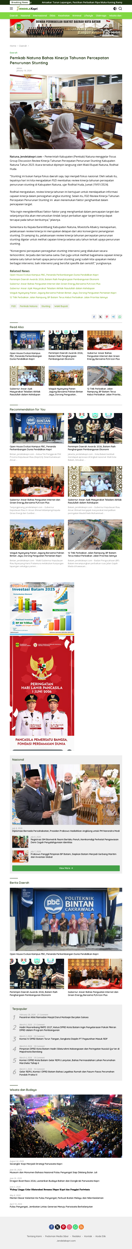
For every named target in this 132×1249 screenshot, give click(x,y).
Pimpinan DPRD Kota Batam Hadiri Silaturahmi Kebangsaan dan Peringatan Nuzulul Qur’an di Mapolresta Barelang (69, 1050)
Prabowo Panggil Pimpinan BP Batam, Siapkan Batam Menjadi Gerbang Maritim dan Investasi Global (73, 855)
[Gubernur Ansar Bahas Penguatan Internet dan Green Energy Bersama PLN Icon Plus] (104, 340)
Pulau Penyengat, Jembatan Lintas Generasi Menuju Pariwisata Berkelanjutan (51, 1206)
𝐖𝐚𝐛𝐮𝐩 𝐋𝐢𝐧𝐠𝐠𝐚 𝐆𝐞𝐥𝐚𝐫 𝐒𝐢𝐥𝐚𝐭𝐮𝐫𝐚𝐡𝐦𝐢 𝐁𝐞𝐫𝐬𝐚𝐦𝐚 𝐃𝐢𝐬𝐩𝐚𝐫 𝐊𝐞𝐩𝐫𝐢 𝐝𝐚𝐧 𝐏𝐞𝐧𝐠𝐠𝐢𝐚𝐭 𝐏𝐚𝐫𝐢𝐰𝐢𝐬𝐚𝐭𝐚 (50, 1189)
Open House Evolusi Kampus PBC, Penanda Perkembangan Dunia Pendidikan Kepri (54, 274)
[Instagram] (69, 1227)
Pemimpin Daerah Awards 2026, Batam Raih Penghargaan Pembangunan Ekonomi (54, 279)
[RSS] (81, 1227)
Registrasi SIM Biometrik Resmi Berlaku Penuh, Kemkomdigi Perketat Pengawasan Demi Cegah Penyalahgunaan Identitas (74, 841)
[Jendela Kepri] (26, 8)
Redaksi (76, 1236)
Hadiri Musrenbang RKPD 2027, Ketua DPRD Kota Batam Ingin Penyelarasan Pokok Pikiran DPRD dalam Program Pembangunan (67, 1029)
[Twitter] (57, 1227)
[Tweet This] (100, 316)
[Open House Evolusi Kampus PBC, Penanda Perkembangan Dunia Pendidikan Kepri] (27, 340)
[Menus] (12, 8)
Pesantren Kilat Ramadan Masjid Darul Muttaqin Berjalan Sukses (54, 1017)
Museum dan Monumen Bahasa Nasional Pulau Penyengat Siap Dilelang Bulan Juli (53, 1172)
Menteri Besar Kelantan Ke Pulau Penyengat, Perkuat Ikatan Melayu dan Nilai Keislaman (57, 1198)
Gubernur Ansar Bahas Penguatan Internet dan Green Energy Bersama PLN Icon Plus (55, 283)
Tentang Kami (34, 1236)
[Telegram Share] (113, 316)
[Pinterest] (63, 1227)
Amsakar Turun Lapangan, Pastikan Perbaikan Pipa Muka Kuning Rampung (45, 2)
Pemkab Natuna (28, 306)
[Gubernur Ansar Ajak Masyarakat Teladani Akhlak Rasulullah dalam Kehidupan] (27, 376)
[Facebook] (51, 1227)
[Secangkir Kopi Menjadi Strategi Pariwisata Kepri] (66, 1126)
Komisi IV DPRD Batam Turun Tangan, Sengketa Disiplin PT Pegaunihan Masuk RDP (63, 1038)
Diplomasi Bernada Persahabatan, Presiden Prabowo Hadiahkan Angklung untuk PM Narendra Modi (66, 831)
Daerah (13, 52)
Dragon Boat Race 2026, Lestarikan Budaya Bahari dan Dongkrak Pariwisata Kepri (54, 1180)
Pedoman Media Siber (57, 1236)
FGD (13, 306)
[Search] (120, 8)
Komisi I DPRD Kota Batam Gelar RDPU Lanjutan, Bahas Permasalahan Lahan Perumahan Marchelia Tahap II (67, 1062)
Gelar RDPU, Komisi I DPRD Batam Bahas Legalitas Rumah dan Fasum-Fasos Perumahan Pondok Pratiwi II (66, 1073)
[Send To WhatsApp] (119, 316)
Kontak (88, 1236)
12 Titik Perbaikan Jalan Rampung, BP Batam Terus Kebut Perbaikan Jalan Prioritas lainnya (59, 297)
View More (65, 868)
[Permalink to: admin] (12, 69)
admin (19, 68)
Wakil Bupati (61, 306)
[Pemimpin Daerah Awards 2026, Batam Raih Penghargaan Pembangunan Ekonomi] (66, 340)
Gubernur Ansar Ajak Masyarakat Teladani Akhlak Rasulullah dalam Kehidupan (52, 288)
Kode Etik (101, 1236)
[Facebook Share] (94, 316)
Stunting (46, 306)
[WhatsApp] (75, 1227)
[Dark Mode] (115, 8)
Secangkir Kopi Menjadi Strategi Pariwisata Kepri (36, 1163)
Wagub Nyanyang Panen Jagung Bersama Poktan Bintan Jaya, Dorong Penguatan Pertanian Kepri (63, 292)
